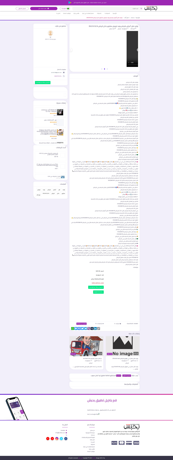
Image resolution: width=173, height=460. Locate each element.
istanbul (63, 430)
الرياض (53, 193)
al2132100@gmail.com (56, 72)
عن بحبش (92, 430)
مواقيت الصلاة (67, 13)
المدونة (99, 13)
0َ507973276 (46, 193)
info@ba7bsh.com (60, 433)
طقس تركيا (76, 13)
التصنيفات (107, 13)
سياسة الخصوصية (90, 433)
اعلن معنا (92, 440)
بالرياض (49, 190)
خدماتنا (93, 435)
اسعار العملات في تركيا (88, 13)
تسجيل (118, 376)
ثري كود (80, 458)
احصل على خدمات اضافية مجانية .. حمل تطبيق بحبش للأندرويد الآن (89, 2)
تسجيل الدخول (22, 8)
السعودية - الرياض (122, 29)
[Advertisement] (104, 307)
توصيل (38, 190)
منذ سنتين (111, 29)
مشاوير (63, 193)
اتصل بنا (58, 13)
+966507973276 (98, 292)
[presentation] (138, 49)
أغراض (54, 190)
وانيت (64, 190)
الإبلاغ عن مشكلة (81, 324)
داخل (58, 193)
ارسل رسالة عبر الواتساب (95, 287)
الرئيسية (115, 13)
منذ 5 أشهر (133, 361)
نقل (59, 190)
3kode (94, 458)
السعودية (64, 8)
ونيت (44, 190)
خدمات (132, 18)
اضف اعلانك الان (42, 8)
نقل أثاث (126, 18)
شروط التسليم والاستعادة (88, 437)
